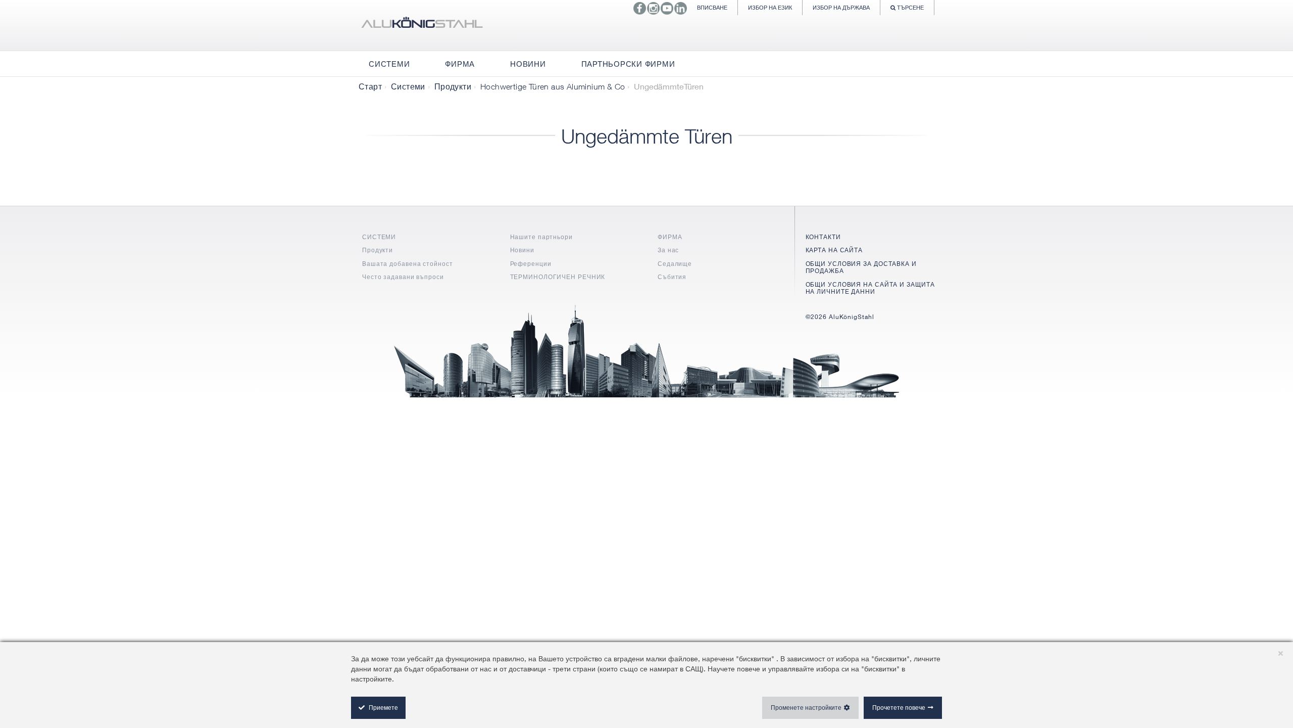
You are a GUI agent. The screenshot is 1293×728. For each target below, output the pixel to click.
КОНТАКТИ (823, 237)
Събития (672, 277)
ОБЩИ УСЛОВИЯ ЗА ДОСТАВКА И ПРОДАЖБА (861, 267)
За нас (668, 250)
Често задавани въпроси (403, 277)
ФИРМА (670, 237)
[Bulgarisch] (422, 25)
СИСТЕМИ (379, 237)
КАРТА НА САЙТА (834, 250)
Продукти (452, 86)
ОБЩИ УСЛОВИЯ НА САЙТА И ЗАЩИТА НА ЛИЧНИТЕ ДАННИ (870, 288)
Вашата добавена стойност (407, 263)
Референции (531, 263)
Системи (408, 86)
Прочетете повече (898, 707)
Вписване (712, 7)
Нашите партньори (541, 237)
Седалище (675, 263)
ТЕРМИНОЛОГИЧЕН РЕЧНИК (558, 277)
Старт (370, 86)
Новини (522, 250)
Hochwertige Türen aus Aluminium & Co (552, 86)
